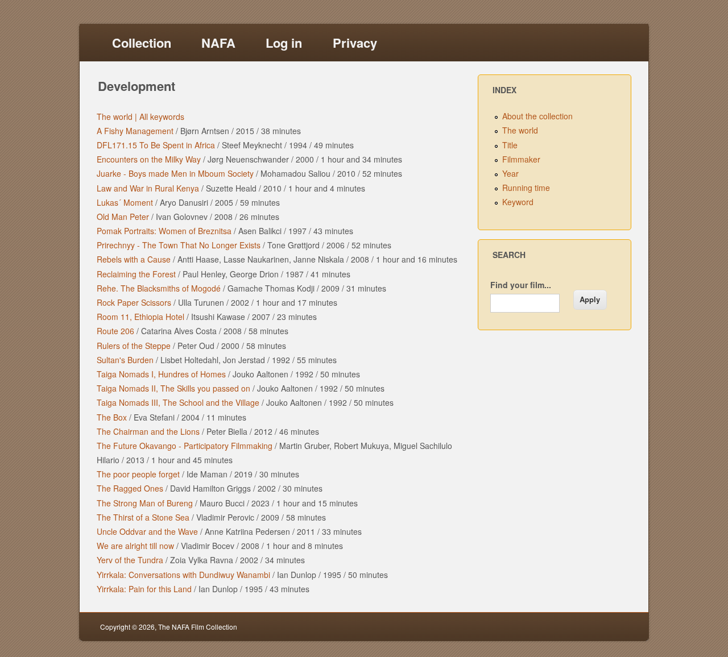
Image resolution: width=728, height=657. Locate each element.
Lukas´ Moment (125, 202)
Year (510, 173)
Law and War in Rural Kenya (148, 188)
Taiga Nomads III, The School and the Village (178, 402)
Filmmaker (521, 159)
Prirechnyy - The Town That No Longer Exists (178, 245)
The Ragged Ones (130, 488)
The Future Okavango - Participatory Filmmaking (184, 445)
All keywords (160, 116)
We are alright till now (135, 545)
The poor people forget (138, 474)
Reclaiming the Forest (136, 274)
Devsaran (613, 626)
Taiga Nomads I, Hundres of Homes (161, 374)
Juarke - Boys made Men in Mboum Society (175, 173)
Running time (526, 187)
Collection (141, 43)
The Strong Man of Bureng (145, 503)
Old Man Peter (123, 216)
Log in (284, 43)
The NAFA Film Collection (197, 626)
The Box (112, 417)
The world (520, 130)
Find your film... (520, 284)
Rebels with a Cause (134, 259)
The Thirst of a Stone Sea (143, 517)
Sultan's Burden (125, 359)
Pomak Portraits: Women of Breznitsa (164, 230)
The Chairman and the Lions (148, 431)
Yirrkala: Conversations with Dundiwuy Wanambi (183, 574)
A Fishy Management (135, 130)
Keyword (517, 201)
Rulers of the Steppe (134, 345)
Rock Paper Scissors (134, 302)
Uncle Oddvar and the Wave (147, 531)
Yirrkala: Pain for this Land (144, 588)
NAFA (218, 43)
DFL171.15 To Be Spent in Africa (156, 145)
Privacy (355, 43)
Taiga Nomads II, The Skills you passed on (173, 388)
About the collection (537, 116)
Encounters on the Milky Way (149, 159)
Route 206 (115, 330)
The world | (117, 116)
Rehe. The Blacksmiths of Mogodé (159, 288)
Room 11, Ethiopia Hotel (140, 316)
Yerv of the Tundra (130, 559)
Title (510, 145)
